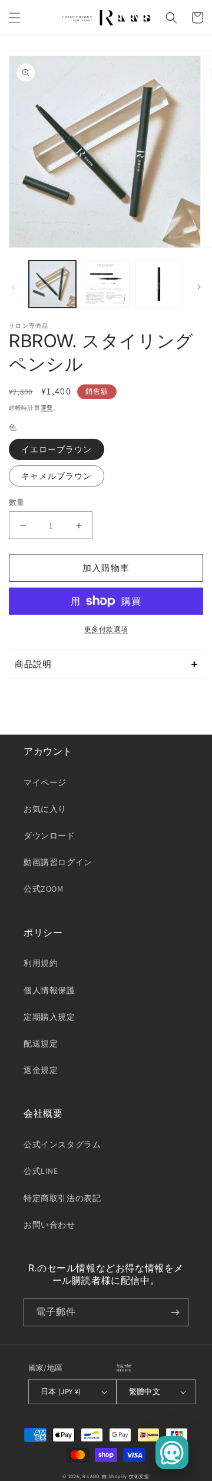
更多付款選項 (106, 629)
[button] (15, 18)
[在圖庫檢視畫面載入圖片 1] (52, 284)
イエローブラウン (56, 449)
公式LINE (41, 1171)
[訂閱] (175, 1312)
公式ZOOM (44, 888)
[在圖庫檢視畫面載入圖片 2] (105, 284)
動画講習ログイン (58, 862)
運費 (47, 408)
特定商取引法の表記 (62, 1198)
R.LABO (91, 1476)
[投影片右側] (199, 287)
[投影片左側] (13, 287)
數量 (17, 502)
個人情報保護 (49, 990)
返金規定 (41, 1070)
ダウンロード (49, 835)
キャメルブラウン (56, 476)
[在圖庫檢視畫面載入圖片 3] (159, 284)
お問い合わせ (49, 1224)
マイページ (45, 782)
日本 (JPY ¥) (61, 1392)
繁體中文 (145, 1392)
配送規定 (41, 1043)
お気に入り (45, 809)
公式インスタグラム (62, 1144)
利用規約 (41, 963)
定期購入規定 (49, 1017)
